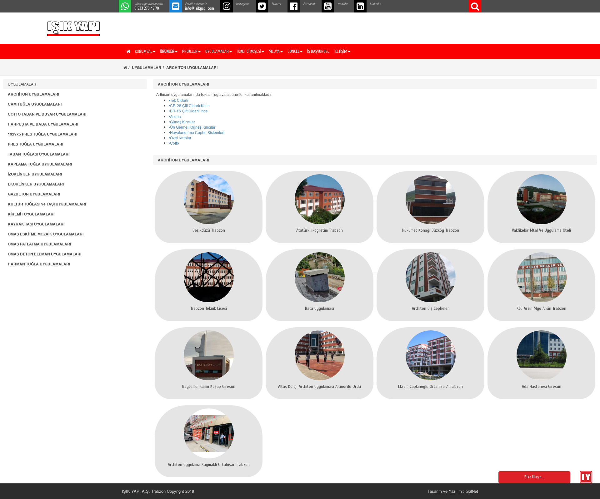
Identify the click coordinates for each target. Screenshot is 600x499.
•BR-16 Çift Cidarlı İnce (188, 110)
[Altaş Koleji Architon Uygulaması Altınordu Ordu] (319, 355)
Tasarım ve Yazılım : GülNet (453, 491)
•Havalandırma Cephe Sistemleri (196, 132)
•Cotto (174, 143)
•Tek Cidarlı (178, 100)
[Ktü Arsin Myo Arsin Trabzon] (541, 277)
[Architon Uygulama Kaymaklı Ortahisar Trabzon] (208, 433)
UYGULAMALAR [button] (217, 51)
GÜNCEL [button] (293, 51)
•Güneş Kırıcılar (182, 121)
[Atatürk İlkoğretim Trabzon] (319, 199)
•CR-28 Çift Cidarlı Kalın (189, 105)
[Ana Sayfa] (127, 51)
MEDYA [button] (274, 51)
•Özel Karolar (180, 137)
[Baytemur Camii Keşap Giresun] (208, 355)
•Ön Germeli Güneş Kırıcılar (192, 127)
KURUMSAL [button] (143, 51)
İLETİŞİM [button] (340, 51)
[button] (168, 51)
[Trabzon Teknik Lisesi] (208, 277)
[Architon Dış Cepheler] (430, 277)
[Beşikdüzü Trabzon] (208, 199)
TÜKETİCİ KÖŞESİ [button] (249, 51)
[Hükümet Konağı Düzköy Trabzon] (430, 199)
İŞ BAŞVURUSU (318, 51)
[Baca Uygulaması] (319, 277)
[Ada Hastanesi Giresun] (541, 355)
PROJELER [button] (190, 51)
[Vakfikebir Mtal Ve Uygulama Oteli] (541, 199)
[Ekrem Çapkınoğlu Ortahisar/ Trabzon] (430, 355)
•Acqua (175, 116)
